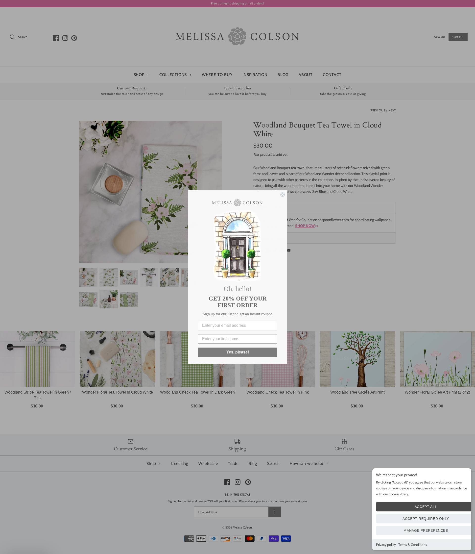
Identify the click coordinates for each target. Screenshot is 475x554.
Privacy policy (386, 544)
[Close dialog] (282, 194)
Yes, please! (237, 352)
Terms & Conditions (412, 544)
